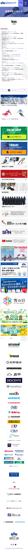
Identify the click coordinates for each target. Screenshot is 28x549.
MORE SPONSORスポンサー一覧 (14, 474)
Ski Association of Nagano (10, 548)
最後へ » (25, 90)
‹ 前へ (2, 90)
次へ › (21, 90)
